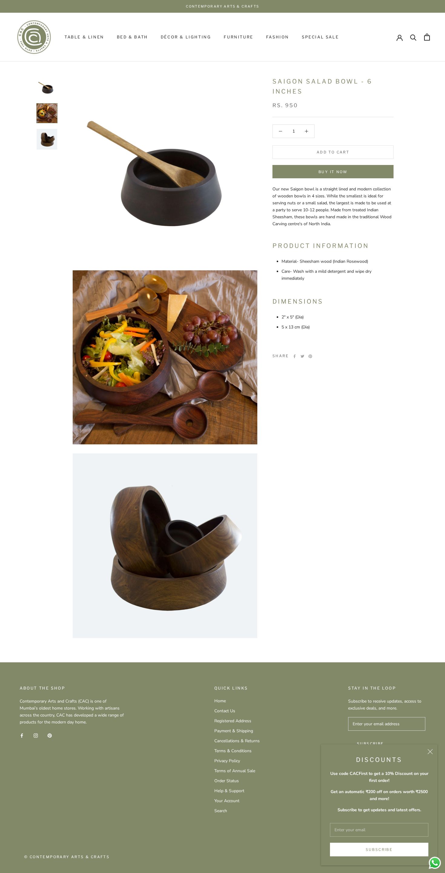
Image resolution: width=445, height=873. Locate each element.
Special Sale (320, 37)
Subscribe (379, 849)
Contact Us (224, 711)
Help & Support (229, 791)
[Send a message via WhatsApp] (435, 863)
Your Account (226, 801)
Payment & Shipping (233, 731)
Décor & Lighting (186, 37)
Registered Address (232, 721)
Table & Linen (84, 37)
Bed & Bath (132, 37)
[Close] (430, 751)
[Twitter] (302, 356)
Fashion (277, 37)
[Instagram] (36, 735)
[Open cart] (427, 37)
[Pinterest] (310, 356)
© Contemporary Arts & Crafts (67, 857)
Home (220, 701)
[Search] (413, 37)
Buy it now (333, 172)
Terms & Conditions (233, 751)
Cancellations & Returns (237, 741)
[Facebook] (294, 356)
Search (220, 811)
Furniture (238, 37)
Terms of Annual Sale (234, 771)
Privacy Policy (227, 761)
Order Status (226, 781)
